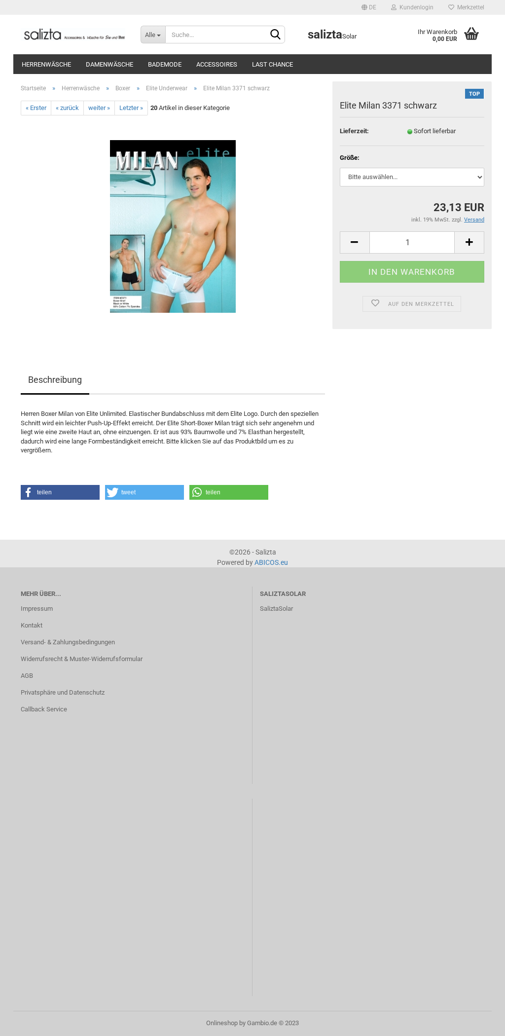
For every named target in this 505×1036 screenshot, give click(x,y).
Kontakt (31, 625)
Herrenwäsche (46, 64)
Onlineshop (222, 1023)
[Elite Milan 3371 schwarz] (173, 226)
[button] (60, 492)
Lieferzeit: (354, 131)
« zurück (67, 107)
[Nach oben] (478, 1021)
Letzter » (131, 107)
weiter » (99, 107)
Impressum (37, 608)
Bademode (164, 64)
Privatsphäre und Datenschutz (63, 692)
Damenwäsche (109, 64)
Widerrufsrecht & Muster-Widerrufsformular (82, 659)
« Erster (36, 107)
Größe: (350, 157)
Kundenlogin (415, 7)
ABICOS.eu (271, 562)
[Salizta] (73, 34)
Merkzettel (469, 7)
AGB (27, 675)
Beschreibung (55, 379)
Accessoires (216, 64)
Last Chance (272, 64)
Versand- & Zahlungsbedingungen (68, 642)
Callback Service (44, 709)
